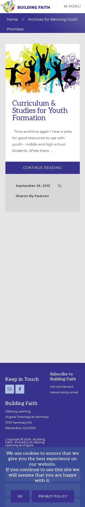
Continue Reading (51, 170)
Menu (75, 6)
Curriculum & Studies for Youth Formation (40, 110)
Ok (20, 496)
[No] (79, 477)
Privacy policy (53, 496)
